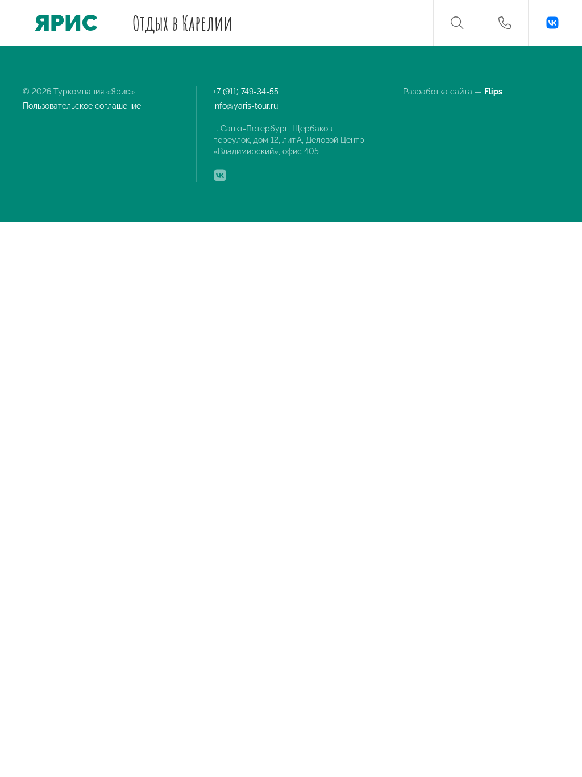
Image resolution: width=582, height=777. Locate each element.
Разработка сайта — (453, 91)
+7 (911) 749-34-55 (245, 91)
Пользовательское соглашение (82, 105)
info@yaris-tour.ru (245, 105)
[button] (457, 22)
